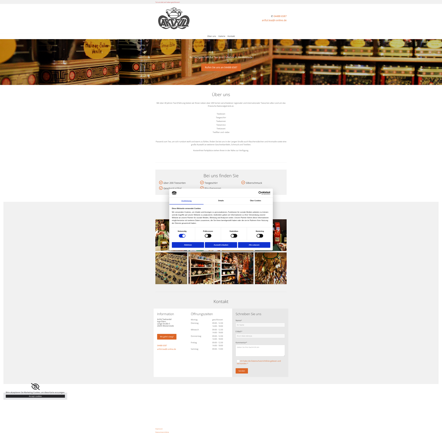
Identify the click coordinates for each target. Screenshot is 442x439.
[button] (221, 67)
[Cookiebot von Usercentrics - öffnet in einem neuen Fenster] (260, 193)
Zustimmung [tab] (186, 201)
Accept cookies (35, 396)
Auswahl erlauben (221, 245)
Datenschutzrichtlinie (162, 432)
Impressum (159, 429)
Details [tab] (221, 201)
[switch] (208, 236)
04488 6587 (280, 16)
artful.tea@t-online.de (274, 20)
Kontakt (231, 36)
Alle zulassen (254, 245)
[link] (35, 386)
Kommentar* (241, 343)
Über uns (211, 36)
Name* (239, 320)
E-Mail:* (239, 331)
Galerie (221, 36)
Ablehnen (188, 245)
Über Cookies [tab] (255, 201)
